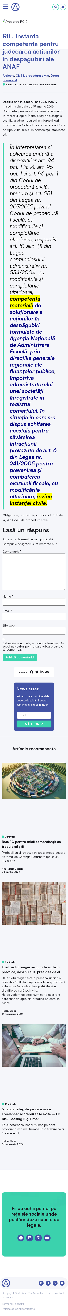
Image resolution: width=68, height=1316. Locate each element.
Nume (8, 596)
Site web (9, 625)
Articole (8, 75)
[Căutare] (55, 7)
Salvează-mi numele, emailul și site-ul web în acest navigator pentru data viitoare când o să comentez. (33, 646)
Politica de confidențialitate (18, 1308)
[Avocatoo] (15, 7)
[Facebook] (20, 1237)
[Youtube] (47, 1237)
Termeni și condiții (13, 1303)
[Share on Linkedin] (42, 672)
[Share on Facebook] (31, 672)
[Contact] (63, 7)
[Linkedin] (29, 1237)
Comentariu (12, 551)
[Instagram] (38, 1237)
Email (7, 610)
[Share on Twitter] (37, 672)
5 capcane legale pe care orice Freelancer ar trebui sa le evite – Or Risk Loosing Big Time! (31, 1114)
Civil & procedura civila (32, 75)
